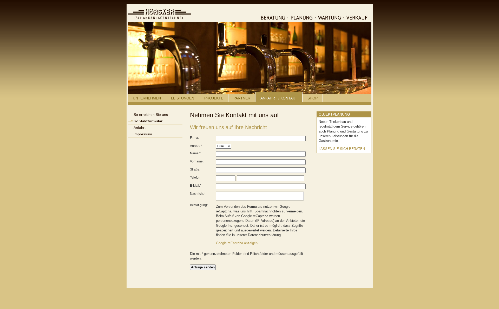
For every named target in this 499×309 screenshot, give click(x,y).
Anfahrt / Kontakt (278, 98)
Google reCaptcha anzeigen (237, 243)
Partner (241, 98)
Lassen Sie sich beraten (342, 149)
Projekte (213, 98)
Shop (312, 98)
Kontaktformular (148, 121)
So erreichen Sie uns (151, 114)
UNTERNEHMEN (147, 98)
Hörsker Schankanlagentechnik (159, 14)
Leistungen (182, 98)
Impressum (143, 134)
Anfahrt (140, 127)
